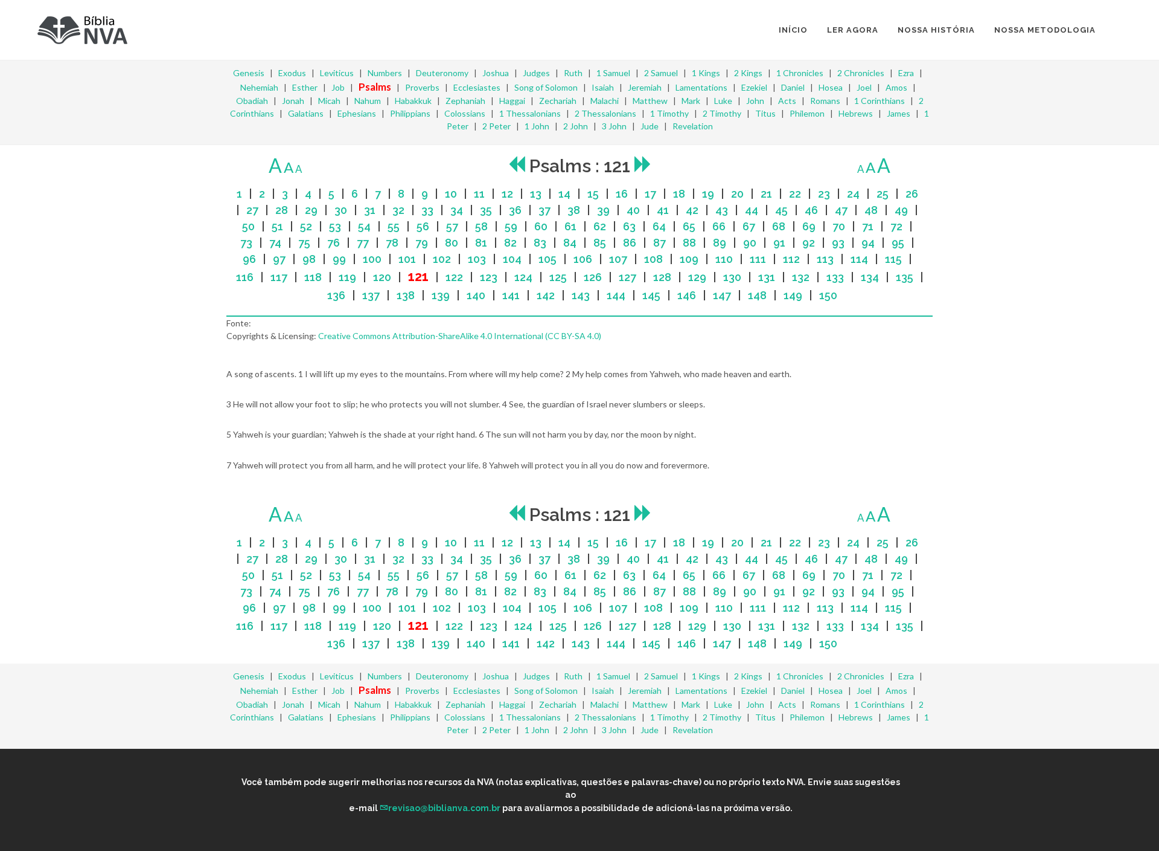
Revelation (692, 126)
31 (369, 210)
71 (867, 226)
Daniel (793, 87)
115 (893, 259)
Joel (864, 87)
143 (581, 295)
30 (340, 210)
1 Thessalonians (530, 113)
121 (418, 276)
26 (911, 193)
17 (650, 193)
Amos (896, 87)
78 (392, 242)
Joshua (495, 73)
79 (421, 242)
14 (564, 193)
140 (476, 295)
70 (838, 226)
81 (481, 242)
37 (544, 210)
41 (663, 210)
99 (339, 259)
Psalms (375, 86)
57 (452, 226)
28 (281, 210)
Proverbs (422, 87)
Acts (787, 100)
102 (442, 259)
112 (791, 259)
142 (546, 295)
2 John (575, 126)
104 (512, 259)
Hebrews (855, 113)
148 (757, 295)
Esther (305, 87)
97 (279, 259)
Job (338, 87)
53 (335, 226)
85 (599, 242)
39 (603, 210)
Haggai (512, 100)
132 (800, 277)
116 (245, 277)
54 (364, 226)
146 (686, 295)
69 (809, 226)
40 (633, 210)
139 (441, 295)
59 (511, 226)
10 (451, 193)
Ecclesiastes (476, 87)
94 (868, 242)
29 (311, 210)
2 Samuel (661, 73)
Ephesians (356, 113)
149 (793, 295)
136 (336, 295)
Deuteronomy (442, 73)
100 (372, 259)
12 (507, 193)
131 (766, 277)
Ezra (906, 73)
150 (828, 295)
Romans (825, 100)
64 (659, 226)
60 (541, 226)
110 (724, 259)
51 (277, 226)
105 (547, 259)
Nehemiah (259, 87)
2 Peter (496, 126)
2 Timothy (722, 113)
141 (511, 295)
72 (896, 226)
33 (427, 210)
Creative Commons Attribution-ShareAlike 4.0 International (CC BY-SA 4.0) (459, 336)
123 (488, 277)
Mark (691, 100)
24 (853, 193)
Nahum (367, 100)
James (898, 113)
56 (423, 226)
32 (398, 210)
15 (593, 193)
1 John (537, 126)
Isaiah (603, 87)
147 (722, 295)
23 (824, 193)
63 (629, 226)
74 (275, 242)
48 (871, 210)
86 (629, 242)
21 (766, 193)
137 (371, 295)
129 (697, 277)
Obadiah (252, 100)
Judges (536, 73)
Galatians (306, 113)
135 (904, 277)
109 (689, 259)
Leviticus (337, 73)
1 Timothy (669, 113)
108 (653, 259)
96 (249, 259)
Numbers (385, 73)
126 (593, 277)
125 (558, 277)
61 (570, 226)
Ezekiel (754, 87)
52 (306, 226)
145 (651, 295)
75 (304, 242)
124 (523, 277)
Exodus (292, 73)
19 (708, 193)
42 (692, 210)
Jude (649, 126)
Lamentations (701, 87)
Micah (329, 100)
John (755, 100)
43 (721, 210)
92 (808, 242)
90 (749, 242)
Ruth (573, 73)
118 (313, 277)
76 (333, 242)
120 (382, 277)
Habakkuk (413, 100)
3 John (614, 126)
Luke (723, 100)
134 (870, 277)
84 (569, 242)
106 (582, 259)
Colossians (464, 113)
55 (394, 226)
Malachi (604, 100)
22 (795, 193)
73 (246, 242)
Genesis (248, 73)
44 (751, 210)
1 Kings (706, 73)
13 (535, 193)
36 (515, 210)
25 (882, 193)
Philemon (807, 113)
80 (451, 242)
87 (659, 242)
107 (618, 259)
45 (781, 210)
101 (407, 259)
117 (278, 277)
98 (309, 259)
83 (540, 242)
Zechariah (557, 100)
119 (347, 277)
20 (737, 193)
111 (758, 259)
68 (778, 226)
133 (835, 277)
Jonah (293, 100)
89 (719, 242)
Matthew (650, 100)
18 (679, 193)
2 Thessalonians (605, 113)
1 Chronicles (799, 73)
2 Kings (748, 73)
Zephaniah (465, 100)
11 (479, 193)
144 (616, 295)
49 (901, 210)
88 (689, 242)
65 (689, 226)
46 (811, 210)
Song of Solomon (546, 87)
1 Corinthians (879, 100)
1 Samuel (613, 73)
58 (481, 226)
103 (477, 259)
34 (456, 210)
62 (599, 226)
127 (627, 277)
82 (510, 242)
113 (825, 259)
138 (406, 295)
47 (841, 210)
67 (748, 226)
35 (486, 210)
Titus (765, 113)
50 (248, 226)
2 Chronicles (860, 73)
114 (859, 259)
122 (454, 277)
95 (898, 242)
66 (719, 226)
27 (252, 210)
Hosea (831, 87)
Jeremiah (645, 87)
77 (363, 242)
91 (779, 242)
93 (838, 242)
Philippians (410, 113)
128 (662, 277)
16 (622, 193)
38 (573, 210)
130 (732, 277)
